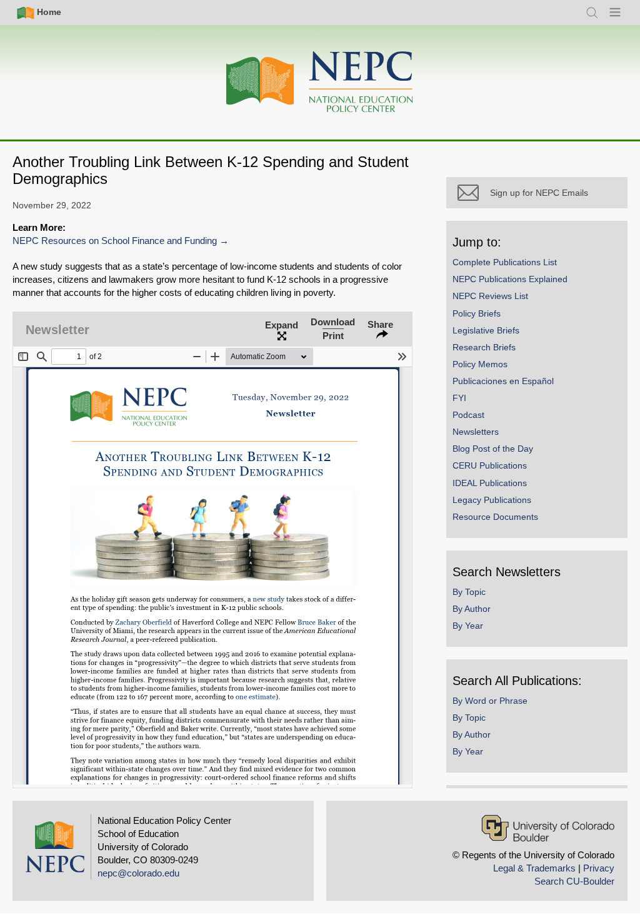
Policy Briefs (476, 313)
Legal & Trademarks (534, 868)
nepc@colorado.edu (138, 873)
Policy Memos (480, 364)
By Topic (469, 592)
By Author (471, 609)
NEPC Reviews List (490, 296)
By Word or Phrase (490, 701)
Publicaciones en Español (503, 381)
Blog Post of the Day (492, 449)
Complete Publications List (504, 262)
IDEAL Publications (489, 483)
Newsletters (475, 432)
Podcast (468, 415)
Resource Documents (495, 517)
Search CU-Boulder (574, 881)
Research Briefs (484, 347)
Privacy (598, 868)
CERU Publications (489, 465)
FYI (459, 398)
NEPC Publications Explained (510, 279)
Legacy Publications (491, 500)
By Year (467, 626)
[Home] (320, 82)
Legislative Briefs (485, 330)
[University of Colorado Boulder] (547, 828)
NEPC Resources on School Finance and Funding (114, 240)
